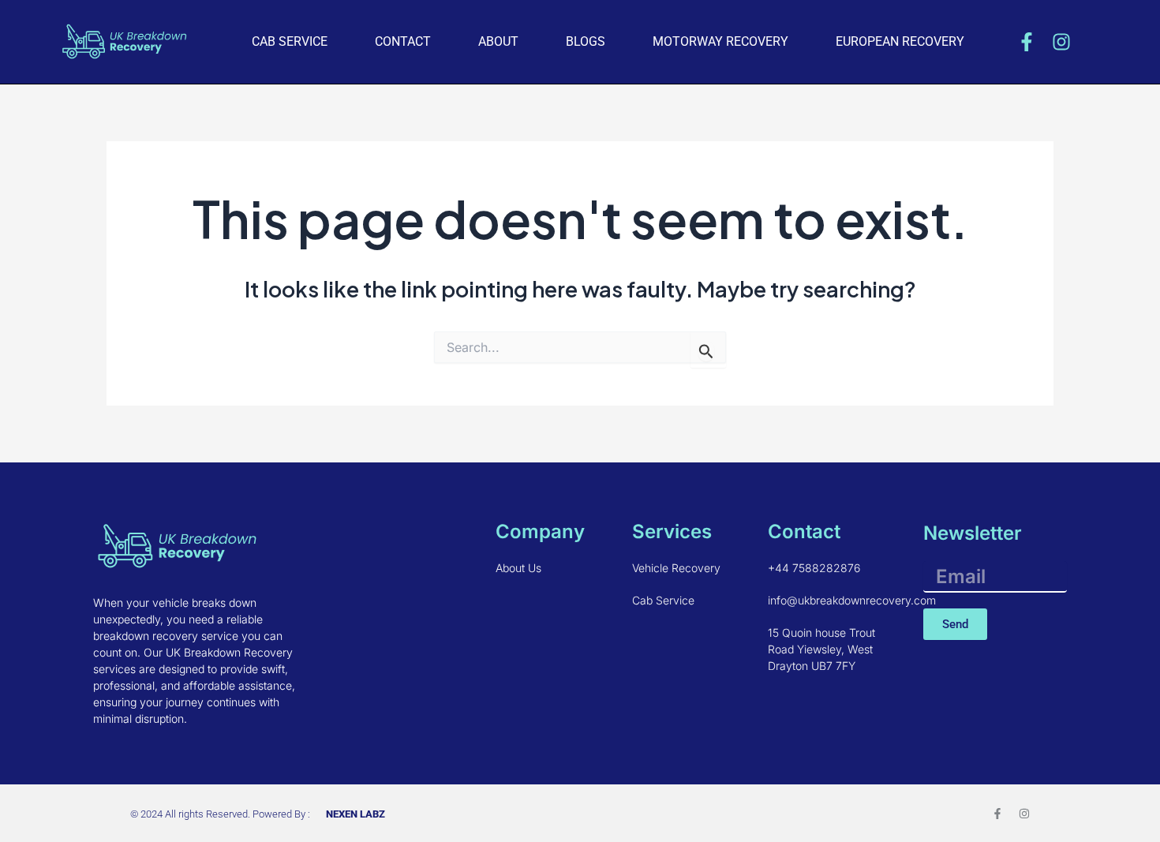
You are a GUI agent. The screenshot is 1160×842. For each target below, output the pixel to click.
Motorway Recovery (720, 41)
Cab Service (289, 41)
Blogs (585, 41)
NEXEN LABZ (355, 814)
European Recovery (900, 41)
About (498, 41)
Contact (403, 41)
